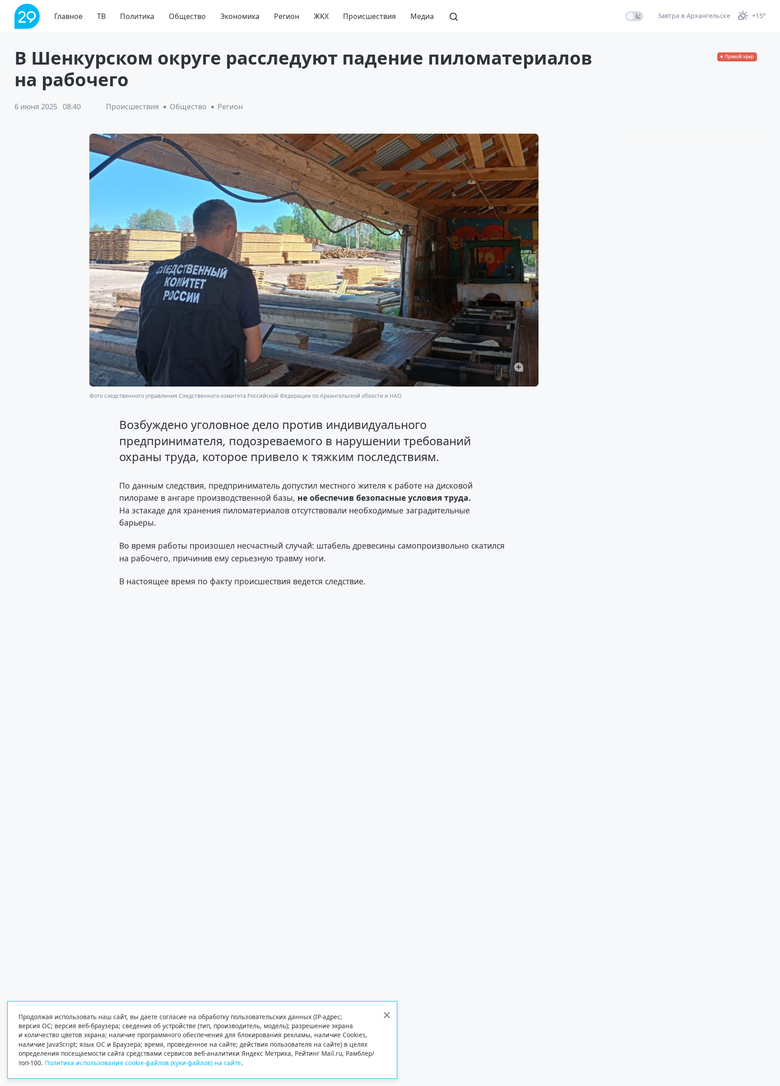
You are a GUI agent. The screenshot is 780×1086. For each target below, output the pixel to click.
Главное (68, 16)
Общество (187, 16)
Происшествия (369, 16)
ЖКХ (321, 16)
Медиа (422, 16)
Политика (137, 16)
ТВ (101, 16)
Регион (286, 16)
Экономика (240, 16)
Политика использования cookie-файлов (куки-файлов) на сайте (143, 1062)
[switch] (634, 16)
